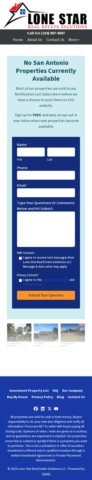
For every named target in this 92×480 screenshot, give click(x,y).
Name (23, 144)
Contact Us (55, 39)
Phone (22, 167)
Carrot (46, 473)
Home (18, 39)
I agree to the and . (49, 282)
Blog (60, 397)
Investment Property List (29, 390)
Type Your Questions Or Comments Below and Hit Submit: (46, 205)
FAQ (55, 390)
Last (49, 159)
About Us (34, 39)
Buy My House (17, 397)
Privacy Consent (28, 275)
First (19, 159)
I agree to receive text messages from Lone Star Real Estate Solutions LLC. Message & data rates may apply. (48, 262)
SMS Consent (25, 253)
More (72, 39)
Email (22, 185)
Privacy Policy (32, 284)
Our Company (72, 390)
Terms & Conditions (55, 280)
